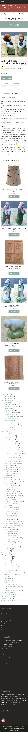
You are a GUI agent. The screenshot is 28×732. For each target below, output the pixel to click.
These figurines (6, 128)
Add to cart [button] (14, 196)
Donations (4, 628)
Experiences (5, 616)
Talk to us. (12, 704)
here (9, 155)
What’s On (4, 614)
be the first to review (14, 68)
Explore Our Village (7, 618)
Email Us (6, 649)
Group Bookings (6, 620)
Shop (3, 630)
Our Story (4, 624)
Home (3, 612)
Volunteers (4, 626)
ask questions (13, 118)
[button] (4, 2)
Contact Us (4, 632)
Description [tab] (6, 93)
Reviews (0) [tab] (15, 93)
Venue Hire (4, 622)
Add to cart (7, 78)
